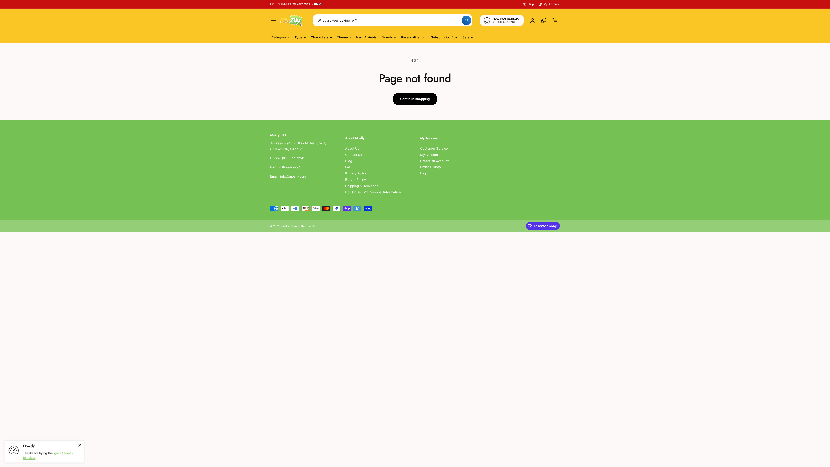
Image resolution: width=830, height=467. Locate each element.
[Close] (79, 445)
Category (278, 37)
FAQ (348, 167)
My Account (552, 4)
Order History (430, 167)
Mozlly (285, 226)
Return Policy (355, 180)
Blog (348, 161)
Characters (320, 37)
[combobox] (392, 20)
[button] (273, 20)
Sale (466, 37)
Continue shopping (415, 99)
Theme (342, 37)
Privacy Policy (356, 173)
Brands (387, 37)
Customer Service (434, 148)
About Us (352, 148)
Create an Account (434, 161)
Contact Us (353, 155)
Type (298, 37)
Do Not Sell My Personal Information (373, 192)
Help (531, 4)
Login (424, 173)
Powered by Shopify (303, 226)
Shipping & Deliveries (361, 186)
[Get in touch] (543, 20)
